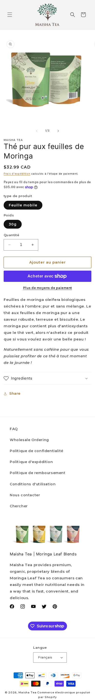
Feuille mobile (23, 205)
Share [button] (14, 393)
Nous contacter (25, 495)
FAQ (14, 429)
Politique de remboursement (38, 473)
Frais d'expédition (17, 173)
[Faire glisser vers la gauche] (36, 131)
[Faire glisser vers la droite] (58, 131)
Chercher (19, 506)
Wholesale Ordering (29, 440)
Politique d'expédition (31, 462)
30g (13, 224)
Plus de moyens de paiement (47, 288)
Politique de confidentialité (36, 451)
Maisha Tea (27, 692)
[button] (9, 14)
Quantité (11, 235)
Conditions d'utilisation (33, 484)
